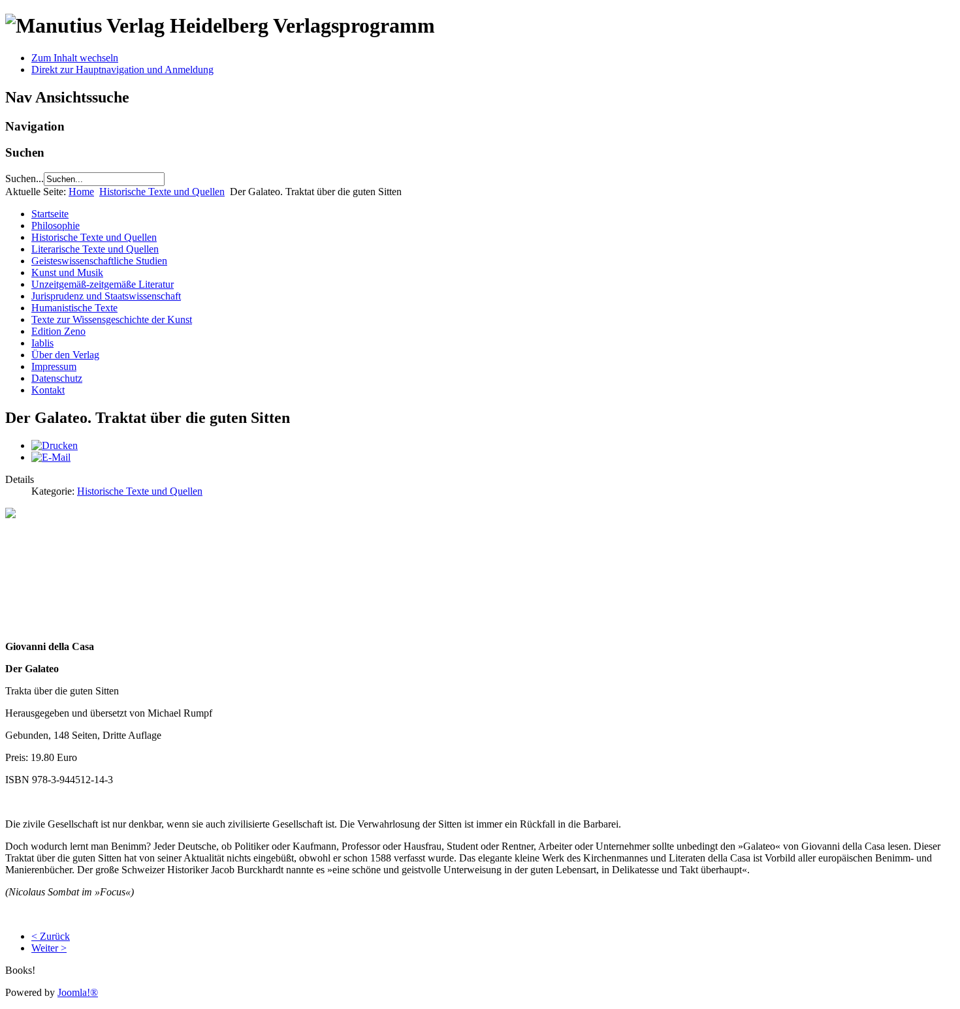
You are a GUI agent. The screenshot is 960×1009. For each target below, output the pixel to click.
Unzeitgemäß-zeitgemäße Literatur (102, 284)
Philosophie (55, 225)
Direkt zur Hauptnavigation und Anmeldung (122, 69)
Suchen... (24, 178)
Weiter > (49, 948)
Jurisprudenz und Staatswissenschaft (106, 296)
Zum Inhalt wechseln (74, 57)
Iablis (42, 343)
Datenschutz (56, 378)
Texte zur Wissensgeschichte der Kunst (111, 319)
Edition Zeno (58, 331)
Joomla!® (77, 992)
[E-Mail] (51, 457)
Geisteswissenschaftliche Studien (99, 260)
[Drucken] (54, 445)
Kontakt (48, 390)
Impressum (53, 366)
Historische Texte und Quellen (162, 191)
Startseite (50, 213)
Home (81, 191)
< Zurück (50, 936)
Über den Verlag (65, 354)
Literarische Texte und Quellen (95, 249)
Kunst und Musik (67, 272)
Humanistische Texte (74, 307)
